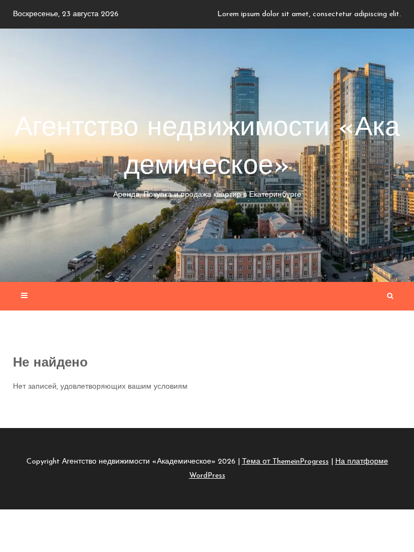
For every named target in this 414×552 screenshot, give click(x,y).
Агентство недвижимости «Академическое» (207, 157)
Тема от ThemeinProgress (285, 462)
